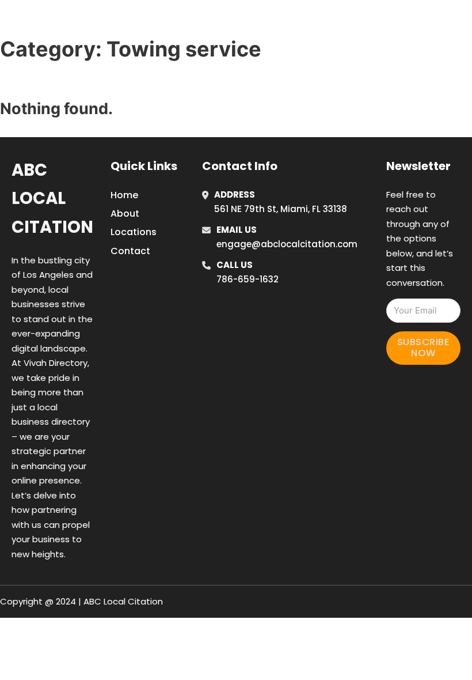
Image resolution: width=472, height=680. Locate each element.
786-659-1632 (247, 279)
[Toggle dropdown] (463, 22)
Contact (130, 251)
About (125, 213)
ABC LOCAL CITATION (95, 22)
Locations (386, 22)
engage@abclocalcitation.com (286, 244)
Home (334, 22)
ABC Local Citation (52, 198)
